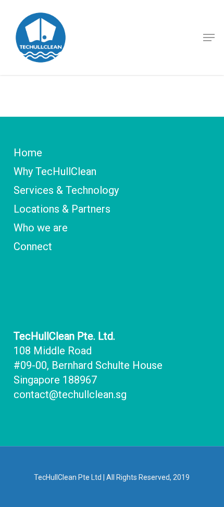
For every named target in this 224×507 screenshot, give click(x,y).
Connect (33, 246)
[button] (209, 37)
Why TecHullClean (55, 171)
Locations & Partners (62, 209)
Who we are (41, 227)
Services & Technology (66, 190)
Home (28, 152)
